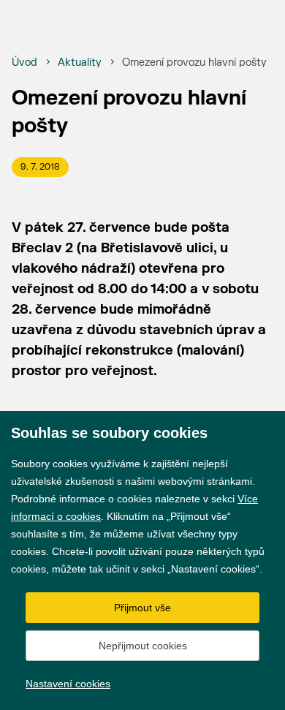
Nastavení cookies (68, 684)
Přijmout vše (142, 607)
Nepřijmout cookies (143, 646)
